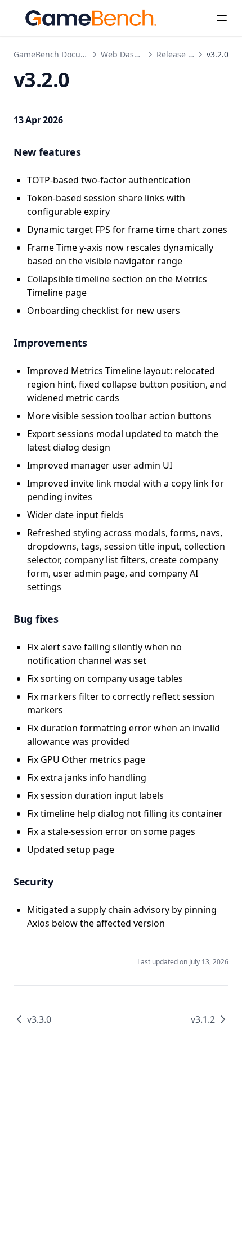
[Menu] (221, 18)
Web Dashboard (131, 54)
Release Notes (183, 54)
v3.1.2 (203, 1019)
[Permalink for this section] (91, 152)
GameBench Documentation (66, 54)
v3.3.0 (39, 1019)
